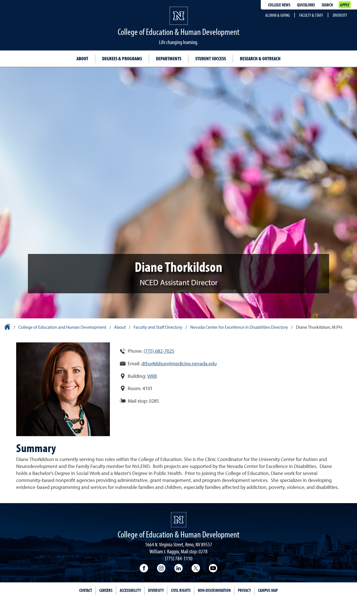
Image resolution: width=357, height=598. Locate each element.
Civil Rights (180, 590)
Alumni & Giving (277, 15)
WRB (152, 376)
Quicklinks (306, 5)
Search (327, 5)
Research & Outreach (260, 58)
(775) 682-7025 (159, 351)
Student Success (210, 58)
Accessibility (130, 590)
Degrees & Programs (122, 58)
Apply (344, 5)
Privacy (244, 590)
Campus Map (268, 590)
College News (279, 5)
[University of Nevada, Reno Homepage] (178, 519)
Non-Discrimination (214, 590)
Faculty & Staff (311, 15)
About (82, 58)
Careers (105, 590)
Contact (85, 590)
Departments (168, 58)
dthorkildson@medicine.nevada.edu (179, 363)
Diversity (340, 15)
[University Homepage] (7, 327)
